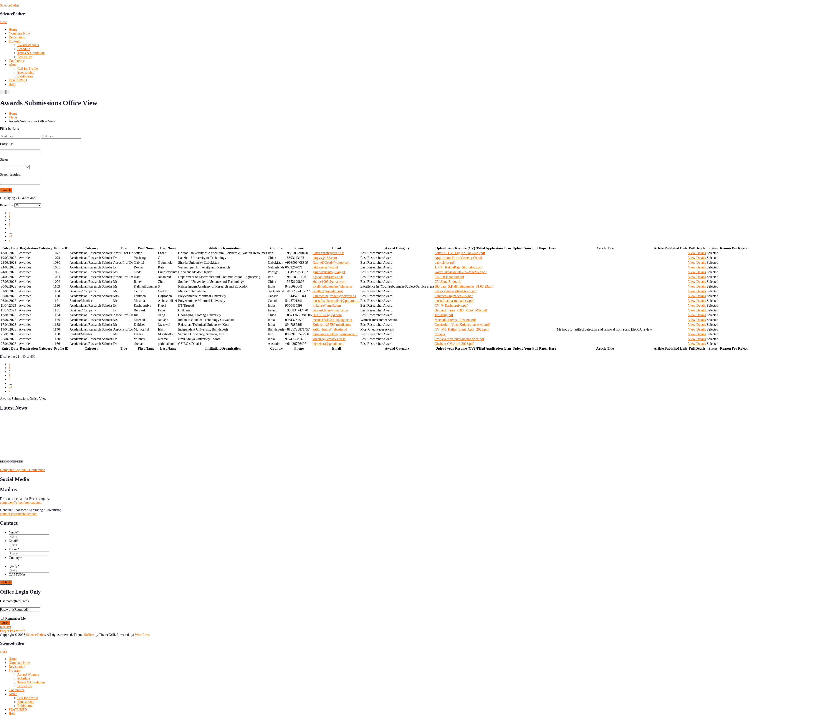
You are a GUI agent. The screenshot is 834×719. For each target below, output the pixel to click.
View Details (697, 253)
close (3, 22)
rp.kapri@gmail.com (327, 305)
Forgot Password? (12, 631)
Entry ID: (6, 144)
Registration (17, 37)
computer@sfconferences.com (20, 502)
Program (14, 41)
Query (14, 566)
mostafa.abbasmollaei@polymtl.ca (336, 301)
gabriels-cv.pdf (445, 262)
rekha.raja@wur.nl (325, 267)
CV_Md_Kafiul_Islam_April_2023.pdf (462, 329)
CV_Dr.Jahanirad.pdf (449, 277)
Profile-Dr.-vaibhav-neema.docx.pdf (459, 339)
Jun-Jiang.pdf (444, 315)
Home (13, 29)
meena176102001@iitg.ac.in (332, 320)
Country (15, 557)
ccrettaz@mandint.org (328, 291)
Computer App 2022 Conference (22, 470)
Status (4, 159)
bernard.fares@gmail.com (330, 310)
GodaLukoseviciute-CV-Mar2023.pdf (460, 272)
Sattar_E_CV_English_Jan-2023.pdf (460, 253)
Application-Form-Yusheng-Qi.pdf (458, 258)
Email (13, 541)
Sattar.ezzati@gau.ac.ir (328, 253)
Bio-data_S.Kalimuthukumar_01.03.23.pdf (464, 286)
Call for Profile (27, 68)
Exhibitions (25, 76)
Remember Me (15, 618)
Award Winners (28, 45)
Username (14, 601)
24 (10, 236)
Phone (14, 549)
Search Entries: (10, 174)
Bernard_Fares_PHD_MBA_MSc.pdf (461, 310)
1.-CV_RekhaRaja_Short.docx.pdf (458, 267)
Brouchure (24, 57)
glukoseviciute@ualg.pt (329, 272)
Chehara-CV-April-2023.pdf (454, 344)
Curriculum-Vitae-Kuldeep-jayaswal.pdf (462, 324)
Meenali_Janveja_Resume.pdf (455, 320)
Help (12, 84)
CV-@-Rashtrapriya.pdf (451, 305)
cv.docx (440, 334)
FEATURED (18, 80)
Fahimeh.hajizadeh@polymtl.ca (334, 296)
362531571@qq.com (327, 315)
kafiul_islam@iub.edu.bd (330, 329)
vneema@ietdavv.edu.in (329, 339)
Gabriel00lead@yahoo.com (331, 262)
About (13, 64)
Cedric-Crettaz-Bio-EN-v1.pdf (456, 291)
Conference (17, 61)
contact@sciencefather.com (18, 514)
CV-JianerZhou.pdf (448, 281)
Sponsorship (25, 72)
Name (14, 532)
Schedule (23, 49)
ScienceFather (9, 5)
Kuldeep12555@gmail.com (332, 324)
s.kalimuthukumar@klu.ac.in (332, 286)
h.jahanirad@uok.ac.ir (328, 277)
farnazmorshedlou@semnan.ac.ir (335, 334)
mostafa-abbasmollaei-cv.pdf (454, 301)
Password (14, 609)
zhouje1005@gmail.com (329, 281)
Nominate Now (19, 33)
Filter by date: (9, 128)
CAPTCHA (17, 574)
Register (5, 627)
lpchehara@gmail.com (328, 344)
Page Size (6, 205)
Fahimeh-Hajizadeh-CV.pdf (454, 296)
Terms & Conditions (31, 53)
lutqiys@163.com (325, 258)
